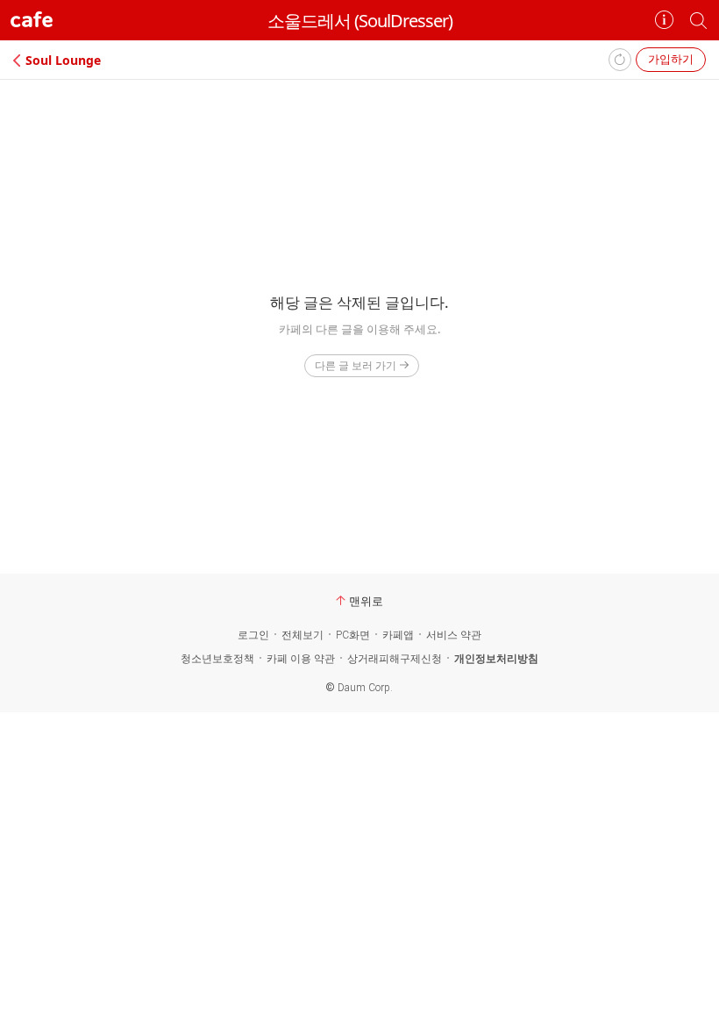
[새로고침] (620, 59)
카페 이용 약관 (301, 659)
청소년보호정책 (217, 659)
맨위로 (366, 601)
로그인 (253, 635)
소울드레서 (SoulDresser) (359, 20)
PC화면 (353, 635)
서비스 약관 (453, 635)
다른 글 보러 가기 (355, 365)
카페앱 (398, 635)
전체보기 (302, 635)
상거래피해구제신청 (394, 659)
